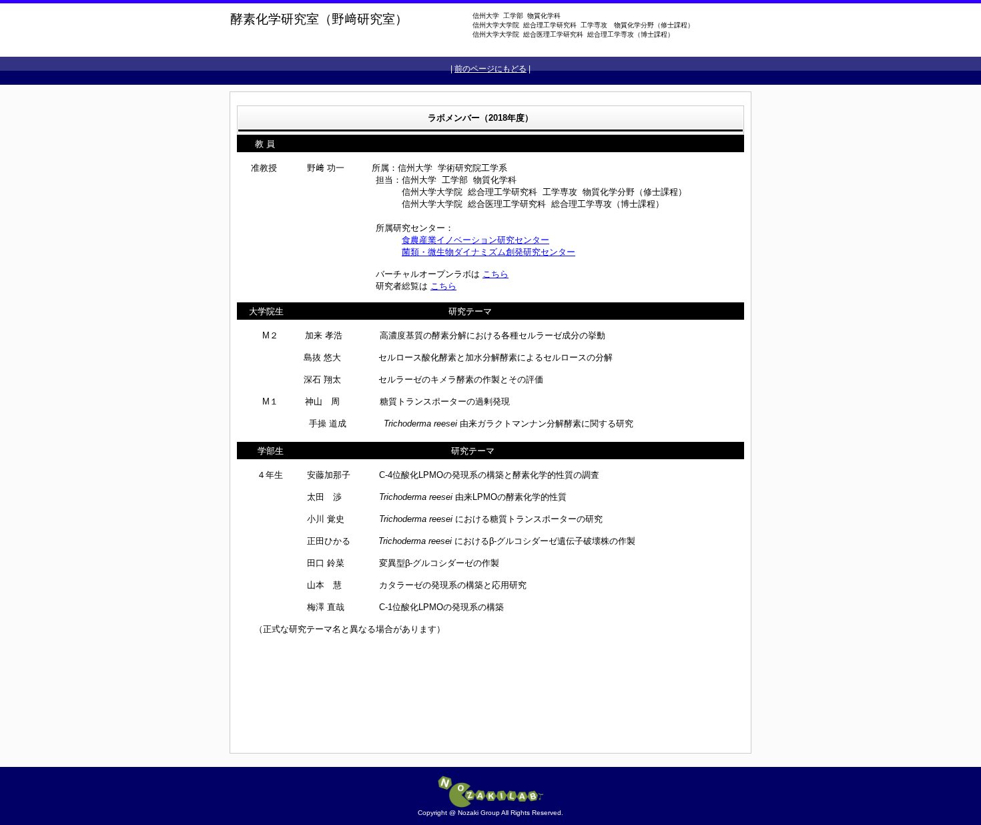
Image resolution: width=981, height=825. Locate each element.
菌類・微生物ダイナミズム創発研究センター (488, 252)
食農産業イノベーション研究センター (475, 240)
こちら (495, 274)
